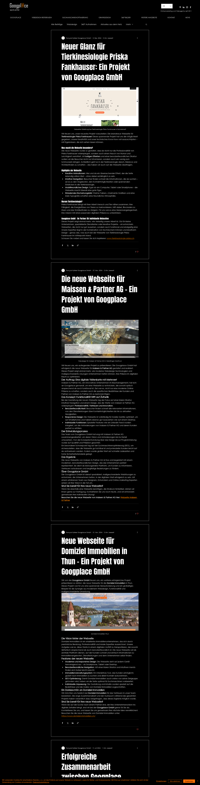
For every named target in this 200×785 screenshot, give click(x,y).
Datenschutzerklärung (41, 782)
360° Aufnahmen (88, 24)
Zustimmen (189, 781)
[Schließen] (197, 781)
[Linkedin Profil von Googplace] (183, 7)
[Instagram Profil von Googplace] (187, 7)
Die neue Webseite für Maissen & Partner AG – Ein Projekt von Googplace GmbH (99, 294)
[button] (149, 17)
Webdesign (72, 24)
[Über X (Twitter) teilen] (68, 245)
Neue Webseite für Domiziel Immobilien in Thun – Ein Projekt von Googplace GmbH (94, 556)
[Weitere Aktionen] (137, 38)
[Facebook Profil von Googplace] (190, 7)
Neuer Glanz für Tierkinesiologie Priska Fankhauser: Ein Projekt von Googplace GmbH (95, 62)
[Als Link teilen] (78, 245)
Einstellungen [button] (161, 781)
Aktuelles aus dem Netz (111, 24)
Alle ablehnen (175, 781)
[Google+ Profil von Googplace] (180, 7)
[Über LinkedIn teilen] (73, 245)
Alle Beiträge (57, 24)
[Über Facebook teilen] (62, 245)
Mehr (128, 24)
